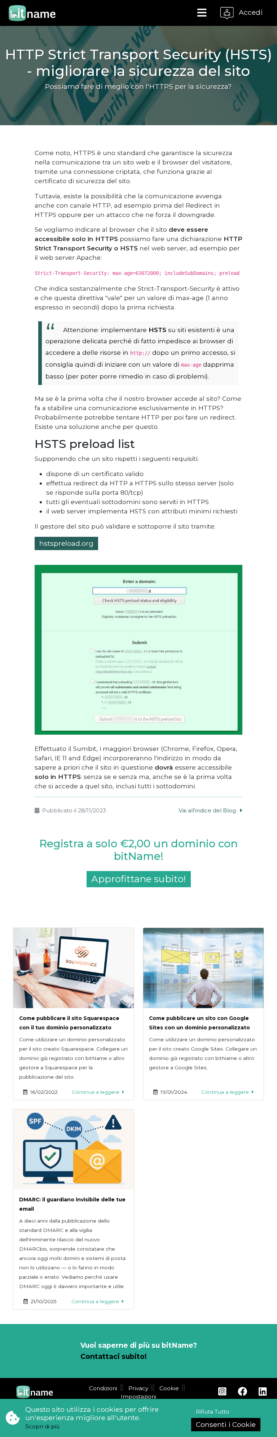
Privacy (138, 1388)
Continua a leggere (96, 1092)
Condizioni (103, 1388)
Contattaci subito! (113, 1356)
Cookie (169, 1388)
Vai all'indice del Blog (208, 810)
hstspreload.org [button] (66, 543)
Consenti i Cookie (226, 1424)
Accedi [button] (250, 12)
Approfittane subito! (138, 879)
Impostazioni (138, 1396)
